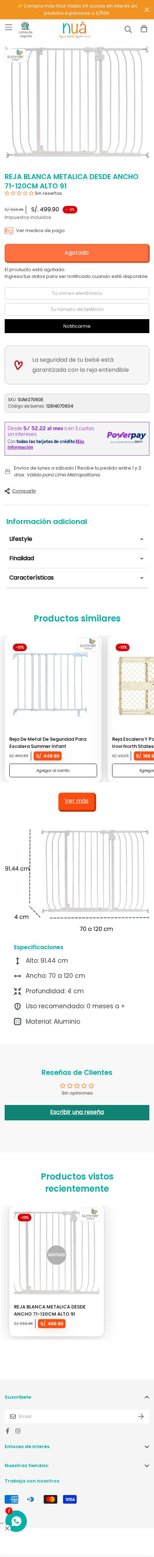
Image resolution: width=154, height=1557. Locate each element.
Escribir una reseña (77, 1112)
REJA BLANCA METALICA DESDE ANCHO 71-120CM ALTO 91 (50, 1310)
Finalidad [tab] (21, 558)
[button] (19, 193)
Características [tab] (31, 577)
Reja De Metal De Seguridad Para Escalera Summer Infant (47, 743)
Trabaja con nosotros (32, 1480)
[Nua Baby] (68, 30)
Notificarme (77, 326)
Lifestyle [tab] (20, 539)
